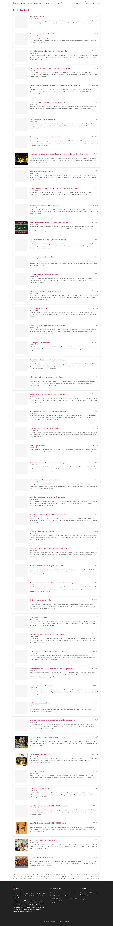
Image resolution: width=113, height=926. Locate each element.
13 (35, 874)
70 (80, 876)
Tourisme (29, 911)
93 (46, 878)
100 (64, 878)
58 (51, 876)
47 (26, 876)
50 (33, 876)
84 (25, 878)
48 (28, 876)
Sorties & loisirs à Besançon (35, 3)
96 (54, 878)
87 (32, 878)
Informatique (23, 905)
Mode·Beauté (36, 905)
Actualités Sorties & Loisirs (57, 901)
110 (93, 878)
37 (89, 874)
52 (37, 876)
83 (22, 878)
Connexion (78, 3)
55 (44, 876)
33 (79, 874)
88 (34, 878)
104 (76, 878)
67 (73, 876)
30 (73, 874)
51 (35, 876)
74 (89, 876)
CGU (66, 895)
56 (46, 876)
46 (23, 876)
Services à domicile (26, 909)
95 (51, 878)
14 (37, 874)
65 (68, 876)
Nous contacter (70, 893)
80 (16, 878)
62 (60, 876)
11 (31, 874)
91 (42, 878)
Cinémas (41, 901)
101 (67, 878)
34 (82, 874)
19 (48, 874)
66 (70, 876)
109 (90, 878)
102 (70, 878)
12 (33, 874)
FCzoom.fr (16, 897)
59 (53, 876)
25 (61, 874)
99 (61, 878)
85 (27, 878)
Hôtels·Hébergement (30, 903)
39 (93, 874)
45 (21, 876)
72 (84, 876)
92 (44, 878)
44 (19, 876)
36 (86, 874)
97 (56, 878)
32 (77, 874)
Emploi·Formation (18, 903)
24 (59, 874)
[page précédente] (13, 874)
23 (57, 874)
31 (75, 874)
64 (65, 876)
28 (68, 874)
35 (84, 874)
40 (96, 874)
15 (39, 874)
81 (18, 878)
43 (16, 876)
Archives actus (56, 898)
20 (50, 874)
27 (66, 874)
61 (58, 876)
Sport (24, 911)
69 (78, 876)
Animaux (15, 901)
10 (29, 874)
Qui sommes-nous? (71, 898)
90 (39, 878)
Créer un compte (57, 895)
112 (98, 878)
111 (95, 878)
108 (87, 878)
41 (98, 874)
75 (91, 876)
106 (81, 878)
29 (71, 874)
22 (55, 874)
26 (64, 874)
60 (56, 876)
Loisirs (30, 905)
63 (63, 876)
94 (49, 878)
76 (93, 876)
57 (49, 876)
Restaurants (16, 909)
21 (52, 874)
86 (30, 878)
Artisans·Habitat (23, 901)
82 (20, 878)
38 (91, 874)
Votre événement (91, 3)
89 (37, 878)
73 (87, 876)
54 (42, 876)
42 (14, 876)
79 (13, 878)
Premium (27, 907)
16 (41, 874)
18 (46, 874)
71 (82, 876)
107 (84, 878)
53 (39, 876)
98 (59, 878)
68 (75, 876)
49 (31, 876)
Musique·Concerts (18, 907)
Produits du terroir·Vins (37, 907)
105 (78, 878)
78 (98, 876)
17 (44, 874)
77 (96, 876)
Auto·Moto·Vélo (33, 901)
